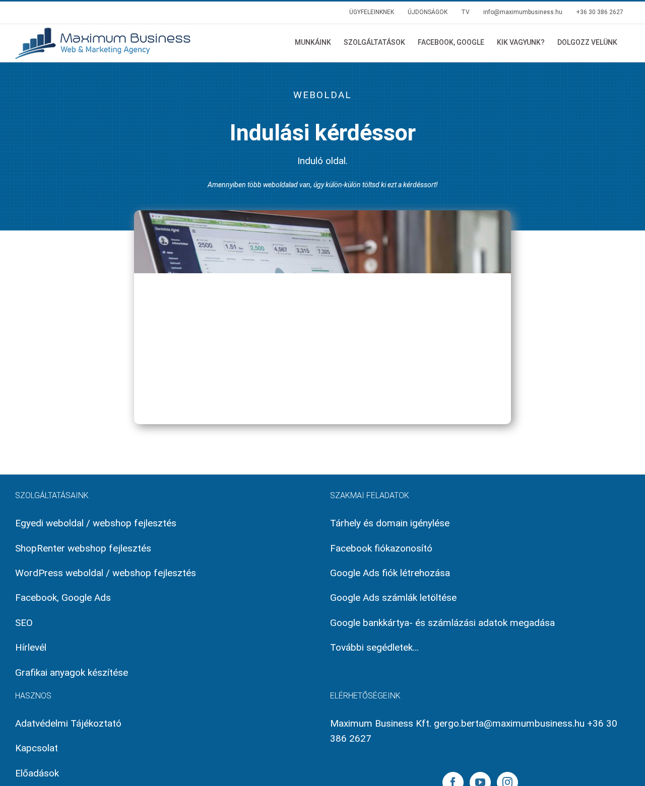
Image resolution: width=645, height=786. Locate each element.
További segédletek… (374, 647)
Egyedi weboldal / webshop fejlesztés (95, 523)
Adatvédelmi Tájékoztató (68, 723)
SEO (24, 622)
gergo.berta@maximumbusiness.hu (509, 723)
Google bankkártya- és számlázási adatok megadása (442, 622)
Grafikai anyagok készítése (71, 672)
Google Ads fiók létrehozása (390, 573)
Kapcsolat (36, 748)
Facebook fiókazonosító (381, 548)
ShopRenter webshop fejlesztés (83, 548)
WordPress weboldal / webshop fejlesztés (105, 573)
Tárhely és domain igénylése (389, 523)
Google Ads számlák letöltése (393, 597)
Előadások (37, 773)
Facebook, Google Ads (63, 597)
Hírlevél (30, 647)
